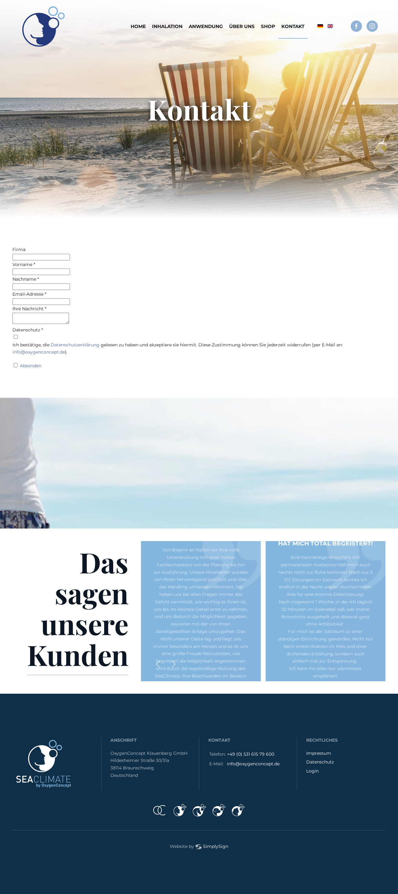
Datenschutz (320, 762)
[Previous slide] (158, 664)
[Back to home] (43, 26)
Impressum (318, 753)
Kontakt (292, 26)
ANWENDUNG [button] (206, 26)
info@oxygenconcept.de (38, 352)
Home (138, 26)
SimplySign (215, 846)
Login (312, 771)
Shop (268, 26)
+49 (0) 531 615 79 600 (250, 754)
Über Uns (242, 26)
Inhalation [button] (167, 26)
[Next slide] (173, 664)
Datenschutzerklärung (75, 345)
